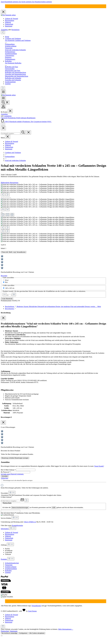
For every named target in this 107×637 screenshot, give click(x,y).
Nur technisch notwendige (9, 633)
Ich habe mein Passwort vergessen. (12, 474)
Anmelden (4, 30)
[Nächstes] (3, 88)
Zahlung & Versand (11, 18)
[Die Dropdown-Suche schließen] (28, 132)
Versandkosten (36, 606)
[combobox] (10, 133)
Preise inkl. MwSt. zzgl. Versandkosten (13, 252)
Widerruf (8, 22)
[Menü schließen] (6, 65)
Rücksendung (9, 20)
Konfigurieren (23, 633)
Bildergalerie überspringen (9, 182)
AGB (53, 507)
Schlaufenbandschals (12, 563)
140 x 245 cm (9, 288)
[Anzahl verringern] (5, 294)
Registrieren (15, 30)
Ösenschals (8, 565)
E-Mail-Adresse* (6, 497)
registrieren (7, 116)
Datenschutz (9, 24)
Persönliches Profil (14, 118)
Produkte (4, 559)
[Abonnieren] (26, 500)
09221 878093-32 (30, 522)
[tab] (53, 306)
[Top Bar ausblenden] (3, 12)
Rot (6, 282)
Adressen (23, 118)
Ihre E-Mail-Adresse (8, 470)
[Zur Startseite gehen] (8, 15)
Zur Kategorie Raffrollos (13, 63)
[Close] (3, 128)
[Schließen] (2, 212)
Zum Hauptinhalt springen (10, 2)
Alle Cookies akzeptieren (36, 633)
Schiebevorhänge (10, 567)
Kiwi (6, 280)
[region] (53, 213)
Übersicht (4, 118)
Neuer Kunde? (99, 466)
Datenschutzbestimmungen (20, 507)
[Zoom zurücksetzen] (7, 215)
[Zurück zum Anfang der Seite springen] (3, 626)
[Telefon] (5, 7)
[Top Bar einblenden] (3, 124)
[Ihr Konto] (3, 107)
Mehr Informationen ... (65, 629)
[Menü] (3, 92)
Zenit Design (32, 611)
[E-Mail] (5, 5)
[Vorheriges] (3, 32)
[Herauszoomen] (3, 215)
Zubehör (8, 572)
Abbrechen (4, 478)
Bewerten (4, 276)
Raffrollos (8, 570)
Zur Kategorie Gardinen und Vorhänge (18, 40)
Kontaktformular (17, 525)
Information (5, 529)
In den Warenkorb (7, 298)
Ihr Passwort (5, 472)
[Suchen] (5, 102)
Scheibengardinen (11, 569)
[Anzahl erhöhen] (14, 294)
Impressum (8, 26)
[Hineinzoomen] (12, 215)
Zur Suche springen (25, 2)
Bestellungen (31, 118)
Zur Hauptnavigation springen (42, 2)
